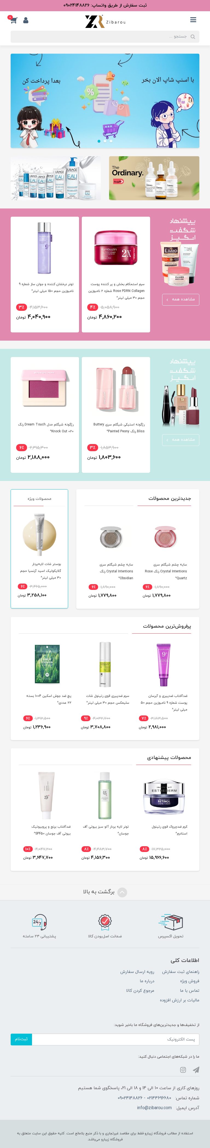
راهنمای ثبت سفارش (180, 972)
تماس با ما (189, 991)
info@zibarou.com (154, 1108)
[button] (17, 20)
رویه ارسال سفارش (137, 972)
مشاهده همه (183, 299)
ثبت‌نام (21, 1039)
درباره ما (147, 981)
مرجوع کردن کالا (140, 991)
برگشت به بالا (99, 892)
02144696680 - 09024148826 (144, 1098)
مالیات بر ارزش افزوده (179, 1000)
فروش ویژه (189, 981)
